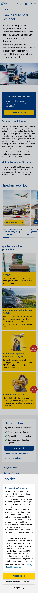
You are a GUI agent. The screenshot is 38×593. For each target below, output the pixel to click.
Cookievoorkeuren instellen (17, 582)
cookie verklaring (14, 567)
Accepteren (17, 576)
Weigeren (18, 588)
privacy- (29, 564)
